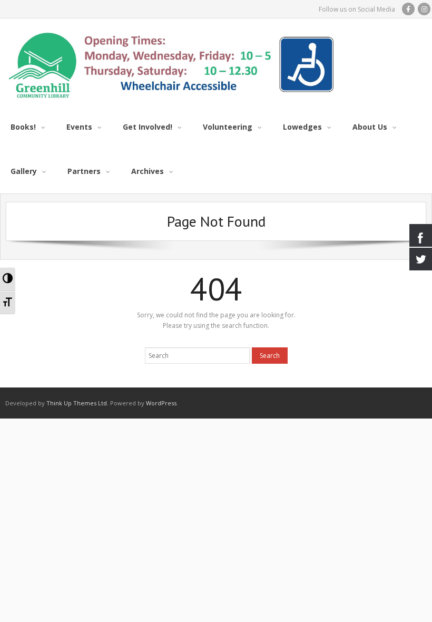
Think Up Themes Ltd (76, 403)
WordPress (161, 403)
